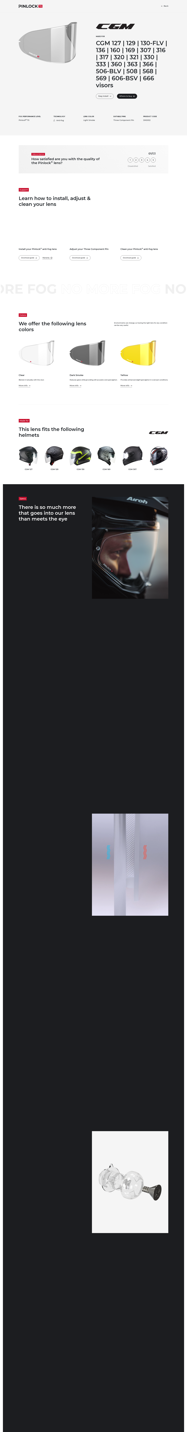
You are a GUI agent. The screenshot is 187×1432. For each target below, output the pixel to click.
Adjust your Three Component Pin (89, 249)
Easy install (103, 96)
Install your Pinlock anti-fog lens (38, 249)
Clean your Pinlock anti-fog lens (139, 249)
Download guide (27, 258)
